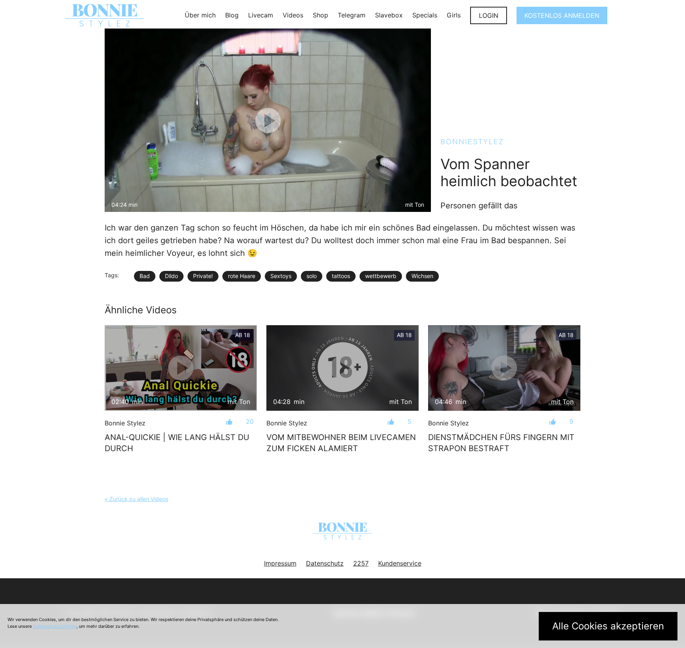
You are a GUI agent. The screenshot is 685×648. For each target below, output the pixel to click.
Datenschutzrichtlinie (55, 626)
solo (311, 276)
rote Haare (241, 276)
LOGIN (488, 15)
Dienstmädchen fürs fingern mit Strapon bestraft (501, 443)
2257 (361, 563)
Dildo (171, 276)
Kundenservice (399, 563)
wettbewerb (380, 276)
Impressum (280, 563)
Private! (203, 276)
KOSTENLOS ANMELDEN (561, 15)
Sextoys (280, 276)
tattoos (341, 276)
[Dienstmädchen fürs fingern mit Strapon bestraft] (504, 368)
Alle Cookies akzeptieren (608, 626)
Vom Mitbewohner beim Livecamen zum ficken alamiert (341, 443)
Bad (145, 276)
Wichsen (422, 276)
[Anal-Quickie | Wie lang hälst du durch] (181, 368)
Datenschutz (325, 563)
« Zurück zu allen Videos (136, 499)
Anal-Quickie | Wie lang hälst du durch (177, 443)
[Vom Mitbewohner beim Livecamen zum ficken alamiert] (342, 368)
